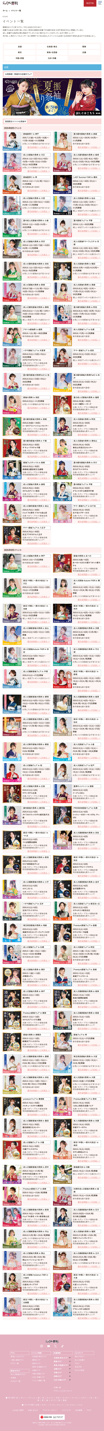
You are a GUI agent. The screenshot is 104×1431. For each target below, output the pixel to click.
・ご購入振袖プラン (17, 1360)
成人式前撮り (80, 1360)
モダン (44, 1405)
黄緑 (65, 1400)
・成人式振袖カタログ (18, 1374)
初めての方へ (79, 1356)
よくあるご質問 (18, 1410)
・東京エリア (35, 1363)
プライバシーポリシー (50, 1410)
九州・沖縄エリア (60, 1380)
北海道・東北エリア (61, 1358)
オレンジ (50, 1398)
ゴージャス (70, 1405)
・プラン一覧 (14, 1363)
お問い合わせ (33, 1410)
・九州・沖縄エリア (38, 1377)
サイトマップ (66, 1410)
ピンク (53, 1400)
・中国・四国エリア (38, 1374)
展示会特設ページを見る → (38, 147)
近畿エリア (58, 1369)
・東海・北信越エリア (38, 1367)
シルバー (84, 1398)
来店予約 (78, 1367)
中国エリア (58, 1372)
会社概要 (78, 1410)
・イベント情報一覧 (38, 1380)
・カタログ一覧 (15, 1381)
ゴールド (65, 1398)
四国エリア (58, 1376)
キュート (60, 1405)
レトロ (79, 1405)
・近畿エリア (35, 1370)
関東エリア (58, 1361)
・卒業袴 (13, 1378)
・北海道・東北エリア (38, 1356)
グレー (23, 1398)
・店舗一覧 (57, 1387)
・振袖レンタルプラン (17, 1356)
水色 (58, 1398)
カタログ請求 (79, 1370)
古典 (37, 1405)
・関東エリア (35, 1360)
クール (52, 1405)
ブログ (77, 1363)
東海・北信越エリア (61, 1365)
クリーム (32, 1398)
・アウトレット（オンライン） (62, 1391)
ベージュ (75, 1398)
